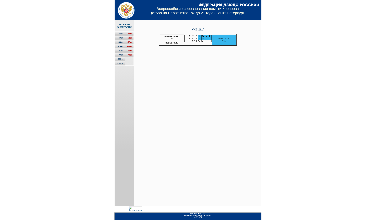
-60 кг (120, 38)
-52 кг (129, 38)
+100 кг (120, 63)
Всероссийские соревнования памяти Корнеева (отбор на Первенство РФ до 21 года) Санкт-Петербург (197, 11)
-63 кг (129, 46)
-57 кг (129, 42)
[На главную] (124, 7)
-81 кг (120, 51)
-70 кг (129, 51)
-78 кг (129, 55)
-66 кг (120, 42)
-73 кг (120, 46)
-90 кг (120, 55)
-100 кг (120, 59)
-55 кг (120, 34)
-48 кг (129, 34)
